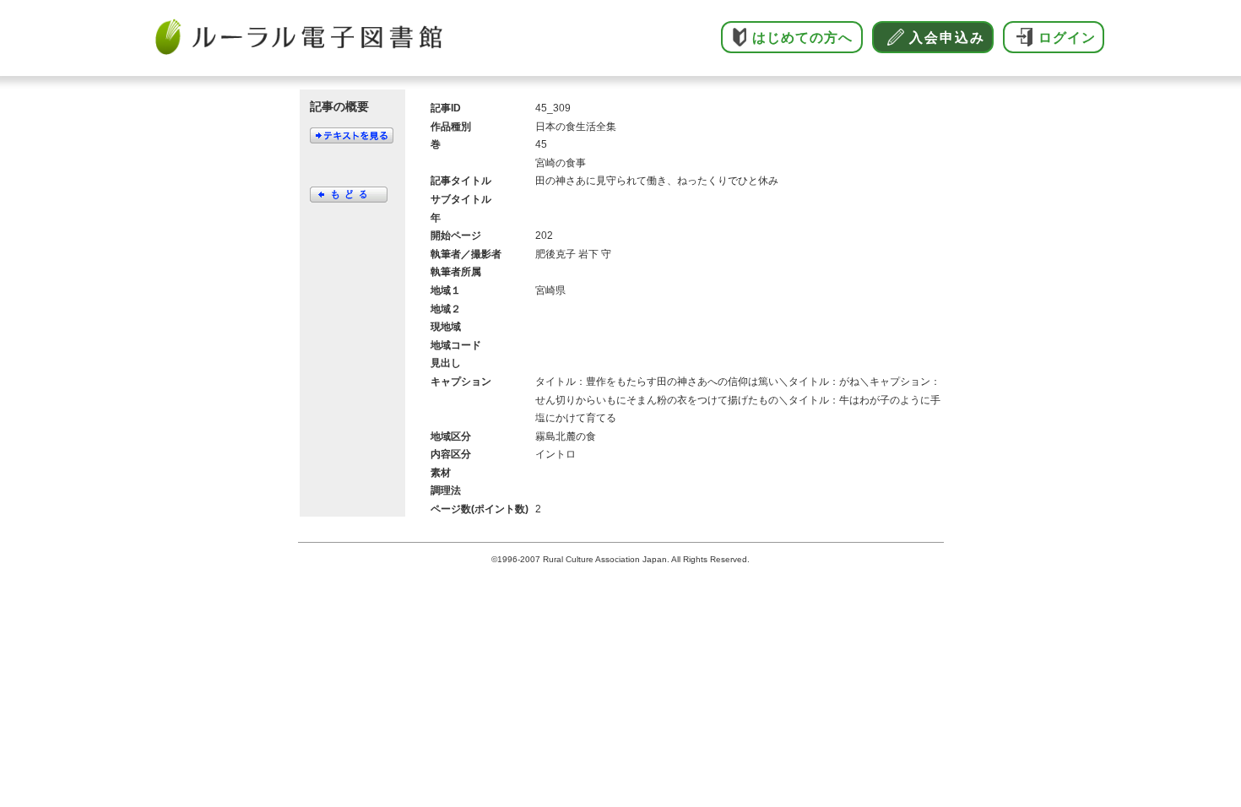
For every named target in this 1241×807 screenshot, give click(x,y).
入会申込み (947, 37)
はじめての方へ (802, 37)
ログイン (1067, 37)
